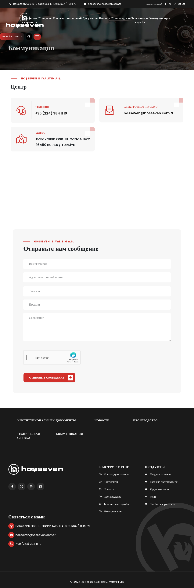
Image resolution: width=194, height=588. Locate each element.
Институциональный (67, 18)
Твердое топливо (160, 474)
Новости (105, 18)
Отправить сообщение (46, 377)
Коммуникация (159, 18)
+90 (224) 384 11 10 (51, 113)
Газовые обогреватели (163, 482)
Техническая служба (140, 20)
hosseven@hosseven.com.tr (104, 3)
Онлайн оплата (12, 36)
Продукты (45, 18)
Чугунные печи (159, 489)
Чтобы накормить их (162, 504)
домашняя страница (30, 20)
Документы (90, 18)
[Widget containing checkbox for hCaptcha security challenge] (52, 357)
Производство (121, 18)
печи (152, 497)
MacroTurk (116, 582)
